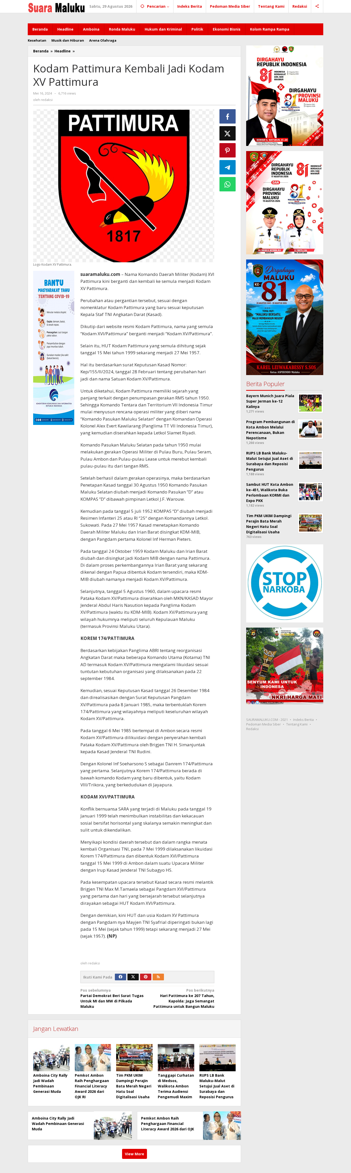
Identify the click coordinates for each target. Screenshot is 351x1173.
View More (134, 1153)
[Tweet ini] (227, 133)
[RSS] (158, 977)
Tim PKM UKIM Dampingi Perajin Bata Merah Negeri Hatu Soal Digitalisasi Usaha (133, 1086)
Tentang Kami (297, 724)
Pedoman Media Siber (263, 724)
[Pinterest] (145, 977)
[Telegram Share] (227, 167)
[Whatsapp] (227, 184)
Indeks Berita (303, 720)
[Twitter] (133, 977)
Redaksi (252, 729)
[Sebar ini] (227, 116)
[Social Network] (317, 6)
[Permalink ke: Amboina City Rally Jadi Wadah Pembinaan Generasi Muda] (51, 1057)
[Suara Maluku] (56, 6)
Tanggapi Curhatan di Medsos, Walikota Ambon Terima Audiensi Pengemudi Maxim (176, 1086)
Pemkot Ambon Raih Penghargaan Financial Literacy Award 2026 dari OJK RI (92, 1086)
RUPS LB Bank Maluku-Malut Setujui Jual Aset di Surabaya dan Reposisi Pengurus (216, 1086)
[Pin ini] (227, 150)
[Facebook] (120, 977)
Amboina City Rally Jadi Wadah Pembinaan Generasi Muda (58, 1123)
